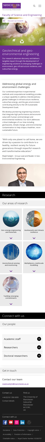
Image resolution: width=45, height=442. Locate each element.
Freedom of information (22, 434)
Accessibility (7, 434)
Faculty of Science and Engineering (22, 14)
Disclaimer (6, 430)
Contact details (8, 401)
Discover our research (15, 21)
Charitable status (9, 438)
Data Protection (19, 430)
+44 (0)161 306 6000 (10, 397)
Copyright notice (33, 430)
